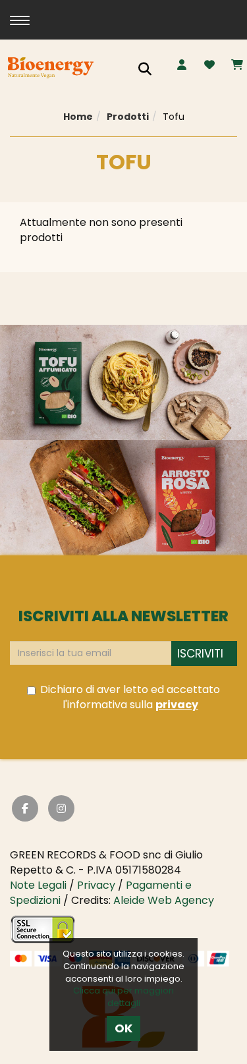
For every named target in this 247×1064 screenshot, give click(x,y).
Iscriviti (200, 653)
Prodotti (128, 116)
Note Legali (38, 885)
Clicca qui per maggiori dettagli (123, 996)
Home (78, 116)
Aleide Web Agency (163, 900)
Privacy (96, 885)
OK (123, 1028)
